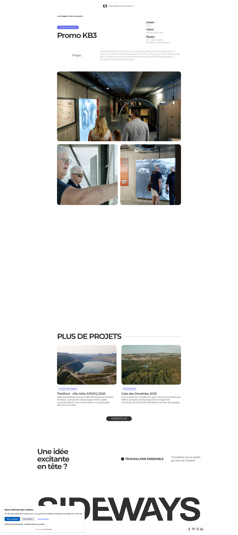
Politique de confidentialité (14, 524)
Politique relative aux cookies (34, 524)
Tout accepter (12, 519)
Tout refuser (28, 519)
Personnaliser (43, 519)
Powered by (43, 529)
